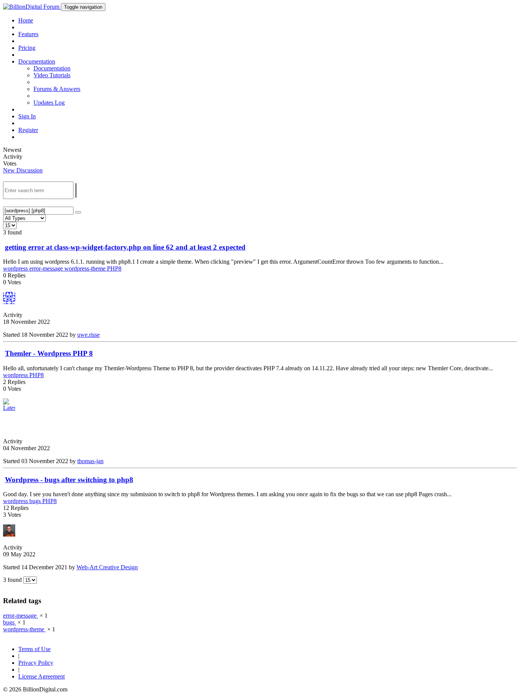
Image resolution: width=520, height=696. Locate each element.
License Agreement (41, 676)
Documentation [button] (36, 61)
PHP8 (114, 268)
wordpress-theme (85, 268)
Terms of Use (34, 649)
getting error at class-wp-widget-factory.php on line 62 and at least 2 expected (125, 247)
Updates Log (49, 102)
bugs (35, 501)
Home (25, 20)
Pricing (26, 48)
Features (28, 34)
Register (28, 130)
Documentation (51, 68)
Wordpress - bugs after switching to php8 (69, 480)
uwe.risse (88, 334)
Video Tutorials (51, 75)
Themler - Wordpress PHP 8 (49, 353)
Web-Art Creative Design (107, 567)
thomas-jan (90, 461)
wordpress (16, 268)
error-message (46, 268)
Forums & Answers (56, 89)
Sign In (27, 116)
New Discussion (23, 170)
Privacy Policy (35, 662)
